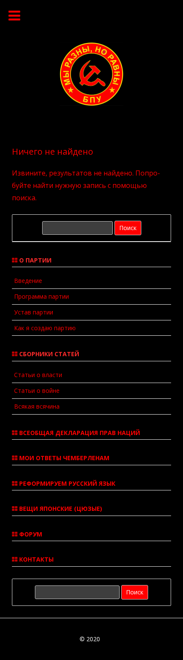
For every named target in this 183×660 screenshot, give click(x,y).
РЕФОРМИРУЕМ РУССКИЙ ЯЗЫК (66, 483)
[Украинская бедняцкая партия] (91, 103)
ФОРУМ (29, 534)
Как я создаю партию (45, 328)
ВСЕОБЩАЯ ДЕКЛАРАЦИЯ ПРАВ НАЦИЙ (78, 433)
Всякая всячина (37, 406)
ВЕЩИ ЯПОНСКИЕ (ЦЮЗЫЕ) (59, 508)
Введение (28, 281)
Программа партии (41, 296)
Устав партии (33, 312)
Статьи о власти (38, 375)
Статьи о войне (37, 390)
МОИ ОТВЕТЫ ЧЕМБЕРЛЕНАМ (63, 458)
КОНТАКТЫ (35, 559)
